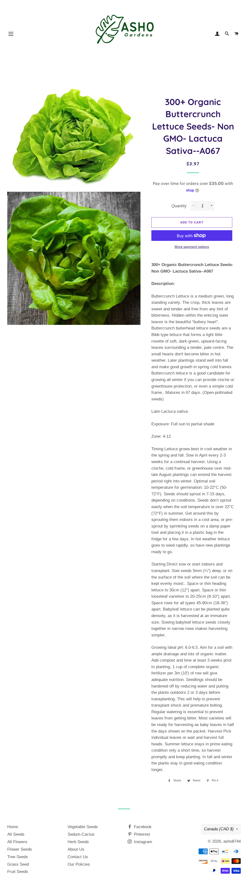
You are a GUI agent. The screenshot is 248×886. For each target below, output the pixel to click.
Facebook (142, 827)
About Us (76, 849)
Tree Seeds (17, 857)
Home (12, 827)
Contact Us (78, 857)
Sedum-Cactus (81, 834)
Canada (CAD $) (219, 829)
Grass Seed (18, 864)
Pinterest (141, 834)
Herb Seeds (78, 842)
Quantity (179, 206)
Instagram (142, 842)
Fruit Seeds (17, 871)
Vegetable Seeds (83, 827)
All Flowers (17, 842)
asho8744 (232, 841)
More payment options (192, 247)
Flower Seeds (19, 849)
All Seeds (15, 834)
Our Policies (79, 864)
